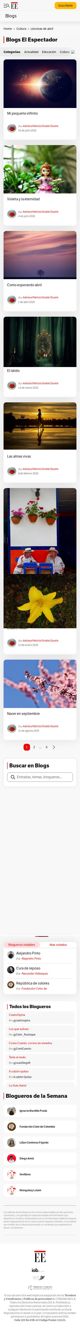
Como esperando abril (24, 285)
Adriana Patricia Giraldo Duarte (40, 126)
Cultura (21, 29)
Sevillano (25, 1174)
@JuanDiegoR (21, 1062)
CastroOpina (17, 1015)
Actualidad (31, 52)
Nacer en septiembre (23, 714)
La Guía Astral (17, 1085)
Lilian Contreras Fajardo (34, 1142)
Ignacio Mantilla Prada (33, 1110)
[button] (74, 52)
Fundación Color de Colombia (34, 989)
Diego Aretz (27, 1158)
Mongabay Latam (30, 1190)
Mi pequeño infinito (22, 113)
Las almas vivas (19, 456)
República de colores (32, 983)
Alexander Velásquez (35, 973)
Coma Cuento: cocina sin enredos (30, 1043)
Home (8, 29)
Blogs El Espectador (31, 39)
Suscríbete (65, 6)
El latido (13, 371)
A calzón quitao (19, 1071)
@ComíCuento (22, 1048)
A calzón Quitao (22, 1077)
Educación (49, 52)
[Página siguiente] (54, 747)
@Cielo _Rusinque (24, 1034)
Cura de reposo (28, 968)
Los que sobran (19, 1029)
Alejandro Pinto (28, 953)
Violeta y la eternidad (23, 199)
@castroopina (21, 1020)
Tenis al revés (17, 1057)
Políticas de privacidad (38, 1299)
